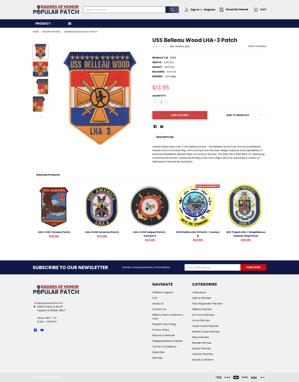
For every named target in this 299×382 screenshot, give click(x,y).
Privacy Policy (160, 330)
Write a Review (257, 46)
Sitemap (157, 358)
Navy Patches (200, 337)
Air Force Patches (203, 315)
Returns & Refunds (163, 335)
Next (40, 116)
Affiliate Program (162, 292)
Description (164, 137)
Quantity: (159, 95)
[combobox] (131, 9)
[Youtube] (42, 330)
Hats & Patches (201, 298)
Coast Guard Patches (205, 326)
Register (209, 9)
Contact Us (159, 309)
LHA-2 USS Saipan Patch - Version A (150, 234)
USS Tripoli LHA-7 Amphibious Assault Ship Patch (245, 234)
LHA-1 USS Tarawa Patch (54, 232)
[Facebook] (155, 126)
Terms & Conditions (164, 346)
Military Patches (202, 309)
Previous (40, 39)
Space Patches (201, 348)
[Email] (161, 126)
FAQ (154, 298)
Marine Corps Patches (205, 331)
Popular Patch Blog (164, 324)
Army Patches (201, 320)
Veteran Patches (202, 354)
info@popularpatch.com (48, 303)
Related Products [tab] (48, 175)
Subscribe (158, 352)
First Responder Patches (207, 303)
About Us (157, 303)
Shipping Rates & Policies (167, 341)
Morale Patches (201, 343)
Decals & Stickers (203, 359)
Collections (199, 292)
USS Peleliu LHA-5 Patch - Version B (198, 234)
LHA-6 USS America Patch (102, 232)
